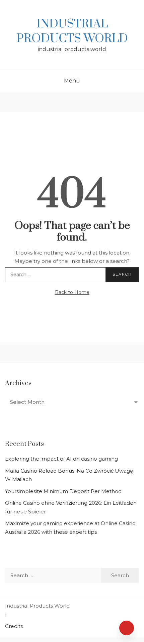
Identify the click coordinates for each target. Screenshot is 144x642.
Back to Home (72, 292)
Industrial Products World (72, 31)
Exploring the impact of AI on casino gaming (61, 459)
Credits (14, 626)
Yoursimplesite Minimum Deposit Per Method (63, 491)
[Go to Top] (126, 628)
